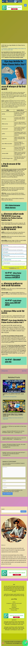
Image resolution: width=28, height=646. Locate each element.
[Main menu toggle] (25, 5)
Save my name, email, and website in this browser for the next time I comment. (12, 491)
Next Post (24, 371)
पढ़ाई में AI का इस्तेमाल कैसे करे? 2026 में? (13, 394)
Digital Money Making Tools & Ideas (16, 48)
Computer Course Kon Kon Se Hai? (14, 603)
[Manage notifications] (3, 643)
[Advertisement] (14, 25)
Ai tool (4, 396)
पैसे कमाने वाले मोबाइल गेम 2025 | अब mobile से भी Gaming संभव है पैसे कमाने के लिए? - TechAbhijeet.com (13, 446)
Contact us (14, 606)
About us (3, 545)
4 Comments (4, 48)
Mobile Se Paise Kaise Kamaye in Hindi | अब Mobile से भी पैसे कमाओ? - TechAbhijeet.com (14, 438)
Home (14, 602)
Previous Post (4, 371)
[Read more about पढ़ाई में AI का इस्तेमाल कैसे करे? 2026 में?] (14, 386)
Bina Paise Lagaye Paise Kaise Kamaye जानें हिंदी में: (13, 275)
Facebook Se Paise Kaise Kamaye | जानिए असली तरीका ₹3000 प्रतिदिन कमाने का (13, 415)
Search (2, 509)
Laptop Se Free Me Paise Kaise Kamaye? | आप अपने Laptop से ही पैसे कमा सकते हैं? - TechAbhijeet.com (13, 454)
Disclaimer (14, 607)
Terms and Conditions (14, 608)
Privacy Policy (14, 610)
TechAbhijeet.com (17, 643)
